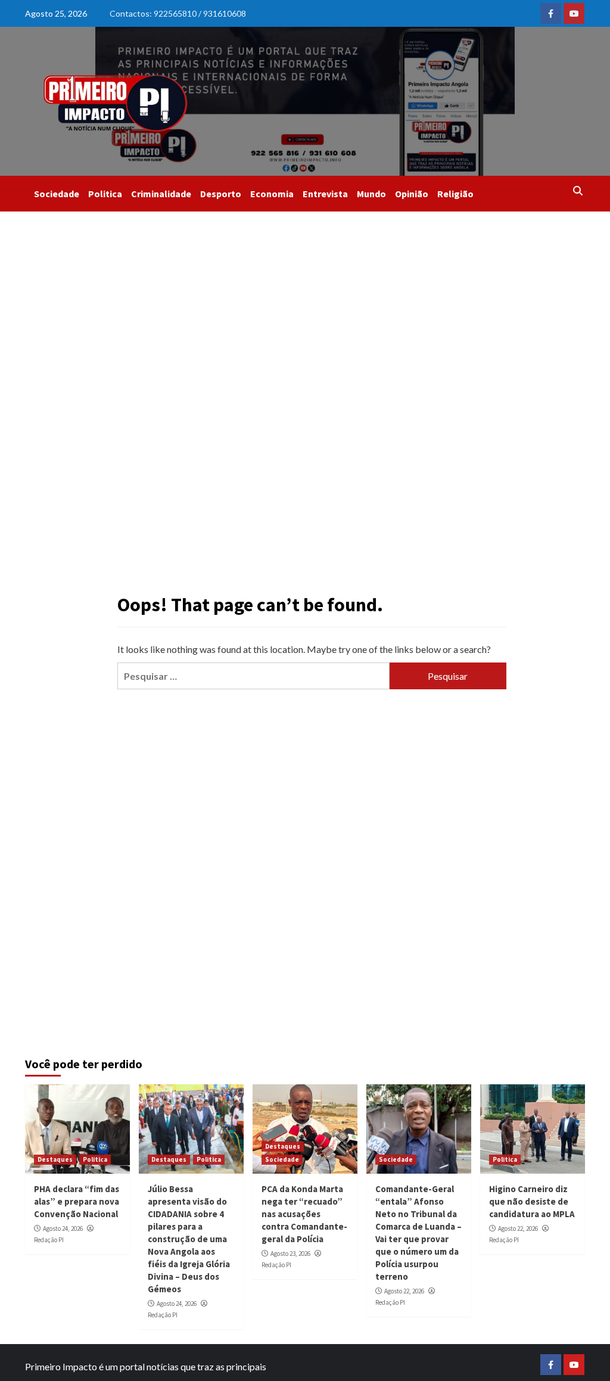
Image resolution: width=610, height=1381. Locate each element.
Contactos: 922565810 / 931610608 (178, 13)
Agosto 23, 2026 (290, 1253)
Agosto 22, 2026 (404, 1291)
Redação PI (49, 1240)
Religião (455, 194)
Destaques (55, 1159)
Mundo (371, 194)
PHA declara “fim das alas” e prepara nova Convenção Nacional (76, 1201)
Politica (105, 194)
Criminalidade (161, 194)
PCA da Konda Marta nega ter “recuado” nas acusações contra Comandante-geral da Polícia (304, 1214)
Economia (272, 194)
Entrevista (325, 194)
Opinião (411, 194)
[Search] (577, 190)
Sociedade (56, 194)
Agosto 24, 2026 (63, 1228)
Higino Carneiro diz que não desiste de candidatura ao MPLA (532, 1201)
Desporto (220, 194)
